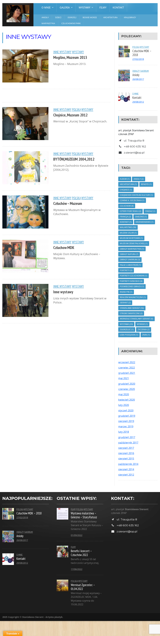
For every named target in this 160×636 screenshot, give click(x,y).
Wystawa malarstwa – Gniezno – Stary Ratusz (84, 515)
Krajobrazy (130, 17)
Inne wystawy (63, 291)
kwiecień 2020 (126, 399)
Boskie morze (90, 17)
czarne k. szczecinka (132, 200)
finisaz (150, 211)
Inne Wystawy (62, 52)
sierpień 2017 (126, 448)
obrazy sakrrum (130, 259)
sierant (125, 302)
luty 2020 (123, 405)
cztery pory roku (130, 211)
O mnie (135, 93)
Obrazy (136, 70)
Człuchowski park (71, 23)
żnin (146, 334)
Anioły (45, 17)
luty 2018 (123, 431)
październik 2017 (128, 442)
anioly (139, 178)
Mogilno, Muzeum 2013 (70, 57)
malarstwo (128, 227)
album (125, 178)
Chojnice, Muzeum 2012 (70, 115)
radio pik (126, 291)
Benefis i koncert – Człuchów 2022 (81, 553)
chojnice (126, 189)
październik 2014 (128, 464)
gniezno (141, 216)
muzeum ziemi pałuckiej (134, 243)
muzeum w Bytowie (131, 238)
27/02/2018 (138, 59)
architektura (128, 184)
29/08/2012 (138, 101)
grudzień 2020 (126, 383)
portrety (126, 270)
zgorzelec (127, 329)
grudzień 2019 (126, 416)
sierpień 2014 (126, 469)
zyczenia (144, 329)
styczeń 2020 (125, 410)
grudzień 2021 (126, 373)
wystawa (126, 324)
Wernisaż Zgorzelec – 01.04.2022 (83, 587)
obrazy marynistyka (132, 248)
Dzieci (58, 17)
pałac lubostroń (130, 265)
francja (125, 216)
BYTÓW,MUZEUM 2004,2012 (73, 159)
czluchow (127, 205)
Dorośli (72, 17)
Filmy (102, 7)
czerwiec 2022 (126, 367)
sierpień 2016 (126, 453)
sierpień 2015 (126, 458)
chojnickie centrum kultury (136, 195)
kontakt (126, 222)
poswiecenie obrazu (132, 286)
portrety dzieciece (131, 281)
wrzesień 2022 (126, 362)
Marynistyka (48, 23)
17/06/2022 (76, 569)
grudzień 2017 (126, 437)
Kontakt (118, 7)
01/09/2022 (76, 535)
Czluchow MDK (63, 247)
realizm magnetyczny (133, 297)
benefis (146, 184)
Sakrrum (144, 70)
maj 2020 (123, 394)
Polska (76, 109)
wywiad (142, 324)
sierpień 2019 (126, 421)
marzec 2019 (125, 426)
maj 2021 (123, 378)
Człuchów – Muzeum (67, 203)
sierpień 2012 (126, 474)
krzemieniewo (144, 222)
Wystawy (78, 52)
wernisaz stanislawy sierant (136, 318)
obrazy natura (129, 254)
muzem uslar (128, 232)
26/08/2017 (138, 79)
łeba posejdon (129, 334)
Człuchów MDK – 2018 (141, 53)
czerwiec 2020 (126, 389)
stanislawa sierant (132, 308)
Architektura (110, 17)
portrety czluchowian (133, 275)
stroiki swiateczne (131, 313)
